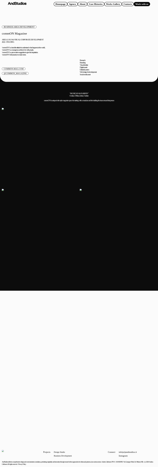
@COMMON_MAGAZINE (15, 73)
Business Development (63, 456)
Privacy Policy (22, 464)
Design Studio (59, 452)
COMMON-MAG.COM (13, 69)
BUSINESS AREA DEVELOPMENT (19, 27)
